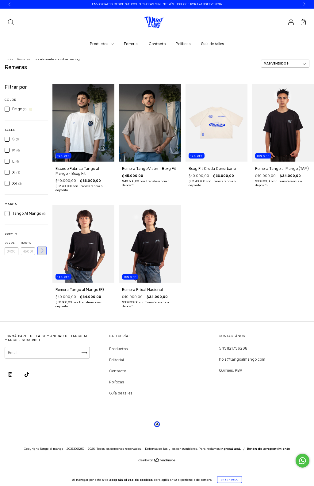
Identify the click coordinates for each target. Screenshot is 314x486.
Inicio (9, 59)
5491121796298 (233, 348)
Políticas (183, 43)
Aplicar (42, 250)
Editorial (131, 43)
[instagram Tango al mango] (11, 374)
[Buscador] (11, 23)
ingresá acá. (230, 449)
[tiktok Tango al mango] (26, 374)
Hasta (26, 242)
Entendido (229, 479)
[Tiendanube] (157, 461)
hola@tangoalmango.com (242, 359)
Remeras (23, 59)
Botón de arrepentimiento (268, 449)
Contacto (157, 43)
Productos (99, 43)
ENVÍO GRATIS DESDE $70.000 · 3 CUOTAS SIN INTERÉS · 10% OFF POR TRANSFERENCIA (157, 4)
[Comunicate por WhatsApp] (302, 461)
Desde (10, 242)
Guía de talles (212, 43)
